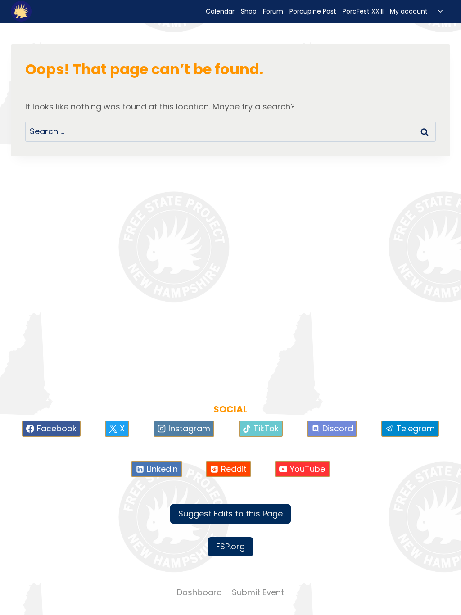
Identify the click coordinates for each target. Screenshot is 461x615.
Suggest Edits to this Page (230, 513)
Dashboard (199, 592)
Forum (273, 11)
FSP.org (230, 546)
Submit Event (258, 592)
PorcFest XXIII (363, 11)
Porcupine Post (312, 11)
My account (409, 11)
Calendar (220, 11)
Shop (249, 11)
